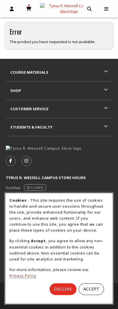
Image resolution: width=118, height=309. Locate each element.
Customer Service (29, 108)
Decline (63, 289)
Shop (15, 90)
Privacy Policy (22, 275)
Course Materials (29, 72)
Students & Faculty (31, 127)
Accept (91, 289)
